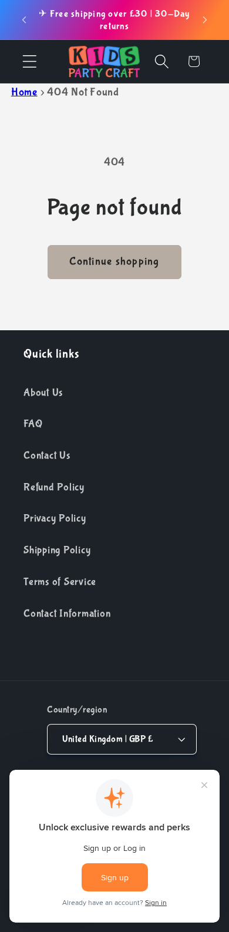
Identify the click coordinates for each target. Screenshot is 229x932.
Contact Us (46, 455)
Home (24, 92)
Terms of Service (59, 582)
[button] (30, 61)
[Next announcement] (205, 20)
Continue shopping (114, 261)
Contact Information (66, 613)
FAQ (32, 424)
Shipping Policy (56, 550)
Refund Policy (54, 487)
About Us (43, 392)
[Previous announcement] (24, 20)
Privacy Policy (54, 518)
